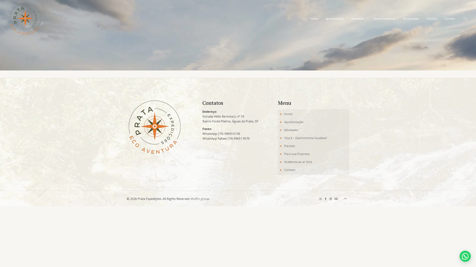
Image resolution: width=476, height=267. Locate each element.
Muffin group (200, 199)
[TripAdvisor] (336, 199)
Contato (289, 170)
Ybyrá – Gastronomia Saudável (305, 138)
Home (288, 114)
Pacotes (289, 146)
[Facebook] (326, 199)
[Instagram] (331, 199)
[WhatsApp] (321, 199)
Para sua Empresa (296, 154)
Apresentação (293, 122)
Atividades (291, 130)
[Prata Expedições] (25, 18)
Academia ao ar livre (298, 162)
